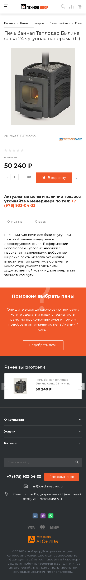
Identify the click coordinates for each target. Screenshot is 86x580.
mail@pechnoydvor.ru (47, 486)
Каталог (10, 443)
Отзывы (40, 221)
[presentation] (4, 386)
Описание (15, 221)
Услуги (9, 431)
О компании (14, 419)
